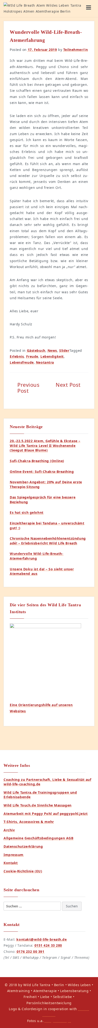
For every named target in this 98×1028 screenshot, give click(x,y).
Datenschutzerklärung (23, 846)
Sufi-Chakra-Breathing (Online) (37, 461)
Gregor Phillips (58, 1020)
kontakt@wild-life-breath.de (41, 939)
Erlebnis (17, 356)
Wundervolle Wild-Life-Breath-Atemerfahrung (36, 556)
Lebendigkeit (52, 356)
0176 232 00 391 (30, 951)
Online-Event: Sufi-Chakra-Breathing (42, 471)
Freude (32, 356)
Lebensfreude (22, 362)
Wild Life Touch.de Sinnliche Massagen (38, 805)
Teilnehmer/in (75, 49)
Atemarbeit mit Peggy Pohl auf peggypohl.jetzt (46, 813)
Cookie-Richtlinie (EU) (23, 871)
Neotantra (45, 362)
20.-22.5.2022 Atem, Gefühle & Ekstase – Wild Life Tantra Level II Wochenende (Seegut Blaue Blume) (45, 445)
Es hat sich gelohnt (27, 512)
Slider (64, 350)
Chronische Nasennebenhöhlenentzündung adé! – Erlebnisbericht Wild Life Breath (48, 540)
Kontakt (11, 863)
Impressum (14, 854)
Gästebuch (36, 350)
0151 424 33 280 (48, 945)
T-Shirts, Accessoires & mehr (29, 821)
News (52, 350)
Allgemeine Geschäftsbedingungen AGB (39, 838)
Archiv (9, 830)
